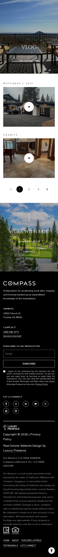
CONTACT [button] (29, 251)
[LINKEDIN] (26, 404)
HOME (6, 540)
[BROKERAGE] (16, 411)
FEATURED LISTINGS (31, 540)
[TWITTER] (45, 404)
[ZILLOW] (6, 411)
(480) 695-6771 (11, 332)
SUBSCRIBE (29, 363)
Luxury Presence (14, 450)
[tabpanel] (29, 129)
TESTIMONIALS (10, 545)
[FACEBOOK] (6, 404)
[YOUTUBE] (36, 404)
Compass (19, 481)
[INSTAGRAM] (16, 404)
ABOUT (15, 540)
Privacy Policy (41, 384)
